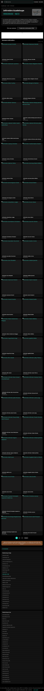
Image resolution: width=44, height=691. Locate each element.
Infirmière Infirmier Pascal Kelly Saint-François (10, 433)
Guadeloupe (3, 5)
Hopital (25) (4, 572)
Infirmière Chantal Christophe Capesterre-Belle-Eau (11, 512)
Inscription (41, 1)
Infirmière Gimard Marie (28, 197)
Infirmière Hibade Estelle (28, 314)
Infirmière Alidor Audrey (7, 98)
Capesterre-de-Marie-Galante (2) (8, 627)
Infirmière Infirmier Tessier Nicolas (30, 433)
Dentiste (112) (5, 563)
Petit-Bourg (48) (5, 654)
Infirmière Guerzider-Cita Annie (8, 256)
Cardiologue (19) (5, 557)
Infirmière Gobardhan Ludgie (8, 217)
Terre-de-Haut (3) (5, 677)
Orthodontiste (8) (5, 591)
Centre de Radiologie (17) (7, 561)
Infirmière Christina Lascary (29, 512)
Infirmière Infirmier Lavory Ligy (30, 412)
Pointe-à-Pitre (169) (6, 660)
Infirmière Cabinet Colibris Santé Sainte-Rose (10, 139)
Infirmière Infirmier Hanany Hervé (30, 393)
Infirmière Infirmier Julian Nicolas (9, 412)
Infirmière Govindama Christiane (9, 236)
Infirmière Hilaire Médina (28, 333)
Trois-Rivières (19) (5, 679)
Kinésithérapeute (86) (6, 576)
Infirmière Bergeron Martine (29, 98)
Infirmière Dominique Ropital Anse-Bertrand (9, 532)
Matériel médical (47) (6, 580)
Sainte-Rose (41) (5, 673)
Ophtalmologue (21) (6, 586)
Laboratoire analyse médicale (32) (9, 578)
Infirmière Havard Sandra (7, 314)
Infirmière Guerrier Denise (29, 236)
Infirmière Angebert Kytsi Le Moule (30, 472)
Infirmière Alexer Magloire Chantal (30, 78)
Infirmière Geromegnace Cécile (8, 197)
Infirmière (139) (5, 574)
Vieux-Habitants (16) (6, 681)
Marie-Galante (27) (6, 650)
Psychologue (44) (5, 605)
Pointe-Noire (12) (5, 658)
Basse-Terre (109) (5, 620)
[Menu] (2, 2)
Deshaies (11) (5, 629)
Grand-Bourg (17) (5, 637)
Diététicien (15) (5, 567)
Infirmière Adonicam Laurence (8, 78)
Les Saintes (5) (5, 648)
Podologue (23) (5, 603)
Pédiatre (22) (4, 607)
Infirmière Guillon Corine (28, 256)
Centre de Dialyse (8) (6, 559)
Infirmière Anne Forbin (7, 491)
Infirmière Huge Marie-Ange (8, 353)
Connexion (36, 1)
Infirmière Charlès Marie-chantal (30, 158)
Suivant (26, 537)
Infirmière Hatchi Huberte (28, 295)
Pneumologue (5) (5, 601)
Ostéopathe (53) (5, 597)
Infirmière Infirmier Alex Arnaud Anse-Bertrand (10, 393)
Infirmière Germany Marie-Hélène (30, 178)
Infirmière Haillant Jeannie (28, 275)
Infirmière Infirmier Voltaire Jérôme (30, 452)
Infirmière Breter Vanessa (7, 118)
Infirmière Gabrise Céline (7, 178)
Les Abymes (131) (5, 646)
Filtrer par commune (11, 28)
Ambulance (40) (5, 555)
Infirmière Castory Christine (8, 158)
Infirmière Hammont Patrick (8, 295)
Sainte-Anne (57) (5, 671)
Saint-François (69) (6, 667)
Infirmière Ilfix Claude (6, 372)
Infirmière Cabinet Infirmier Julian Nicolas (32, 139)
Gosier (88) (4, 631)
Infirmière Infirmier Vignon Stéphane (10, 452)
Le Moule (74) (5, 644)
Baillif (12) (4, 618)
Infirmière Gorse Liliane (28, 217)
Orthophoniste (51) (6, 593)
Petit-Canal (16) (5, 656)
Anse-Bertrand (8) (5, 614)
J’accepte (36, 690)
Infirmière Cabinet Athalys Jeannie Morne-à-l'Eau (32, 118)
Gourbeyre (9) (5, 633)
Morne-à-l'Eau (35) (6, 652)
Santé (8, 5)
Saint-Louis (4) (5, 669)
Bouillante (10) (5, 623)
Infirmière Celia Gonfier (28, 491)
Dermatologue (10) (6, 565)
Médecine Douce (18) (6, 584)
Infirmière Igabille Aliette (28, 353)
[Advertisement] (22, 36)
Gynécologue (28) (5, 570)
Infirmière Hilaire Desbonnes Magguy (10, 333)
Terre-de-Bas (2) (5, 675)
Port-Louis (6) (5, 662)
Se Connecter (5, 548)
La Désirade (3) (5, 639)
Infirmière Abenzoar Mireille (29, 59)
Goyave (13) (4, 635)
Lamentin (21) (5, 641)
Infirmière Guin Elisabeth (7, 275)
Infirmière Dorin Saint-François (29, 532)
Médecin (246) (5, 582)
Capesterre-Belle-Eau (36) (7, 625)
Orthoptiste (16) (5, 595)
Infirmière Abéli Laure (6, 472)
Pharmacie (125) (5, 599)
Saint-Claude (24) (5, 664)
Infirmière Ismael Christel (7, 59)
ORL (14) (4, 588)
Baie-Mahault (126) (6, 616)
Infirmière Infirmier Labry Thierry (30, 372)
